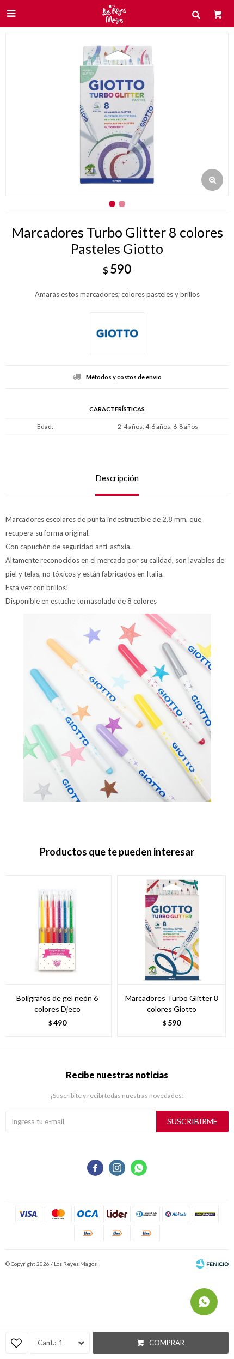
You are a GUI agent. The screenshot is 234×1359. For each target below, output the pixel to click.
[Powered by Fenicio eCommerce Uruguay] (212, 1263)
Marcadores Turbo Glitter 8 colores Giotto (171, 1003)
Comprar (166, 1342)
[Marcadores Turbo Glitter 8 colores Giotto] (171, 929)
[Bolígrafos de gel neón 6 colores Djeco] (57, 929)
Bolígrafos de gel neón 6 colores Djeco (57, 1003)
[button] (215, 956)
